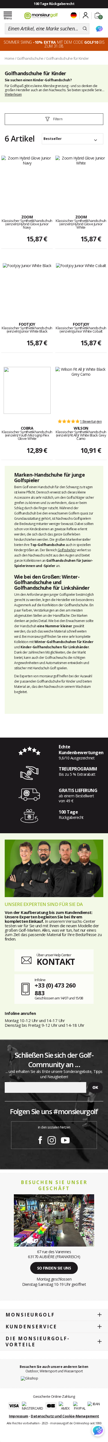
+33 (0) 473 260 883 (55, 989)
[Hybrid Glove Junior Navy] (27, 179)
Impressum (18, 1416)
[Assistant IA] (99, 29)
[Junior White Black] (27, 286)
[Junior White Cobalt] (81, 286)
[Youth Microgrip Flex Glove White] (27, 390)
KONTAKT (56, 961)
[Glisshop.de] (29, 1378)
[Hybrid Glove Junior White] (81, 179)
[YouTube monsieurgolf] (65, 1139)
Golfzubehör (67, 550)
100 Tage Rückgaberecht (54, 3)
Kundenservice (31, 1326)
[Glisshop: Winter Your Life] (41, 15)
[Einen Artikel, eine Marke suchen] (85, 29)
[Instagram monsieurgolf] (51, 1139)
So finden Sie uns (54, 1268)
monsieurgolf (30, 1315)
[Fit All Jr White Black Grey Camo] (81, 390)
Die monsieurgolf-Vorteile (38, 1341)
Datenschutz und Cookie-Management (65, 1416)
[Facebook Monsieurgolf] (40, 1139)
